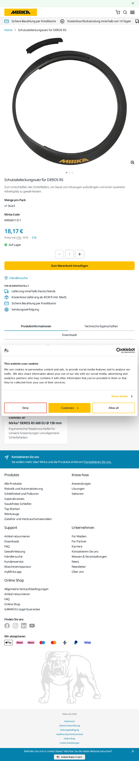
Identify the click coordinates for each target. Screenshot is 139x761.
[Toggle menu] (132, 12)
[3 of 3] (72, 172)
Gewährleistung (14, 551)
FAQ (7, 546)
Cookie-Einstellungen (69, 742)
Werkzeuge (11, 514)
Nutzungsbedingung (69, 729)
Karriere (77, 546)
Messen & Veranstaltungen (89, 556)
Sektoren (77, 494)
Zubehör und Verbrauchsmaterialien (28, 519)
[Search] (125, 12)
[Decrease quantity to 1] (59, 254)
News (75, 562)
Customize (67, 407)
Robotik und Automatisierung (23, 489)
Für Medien (79, 536)
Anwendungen (81, 484)
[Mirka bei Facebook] (7, 625)
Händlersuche (18, 278)
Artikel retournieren (17, 536)
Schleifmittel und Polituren (21, 494)
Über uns (78, 572)
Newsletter (79, 567)
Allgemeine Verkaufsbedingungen (26, 589)
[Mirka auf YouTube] (32, 625)
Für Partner (79, 541)
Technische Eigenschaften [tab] (101, 326)
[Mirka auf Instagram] (15, 625)
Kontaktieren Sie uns (85, 551)
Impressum (69, 721)
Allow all (113, 407)
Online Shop (12, 604)
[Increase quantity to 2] (79, 254)
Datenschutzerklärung (69, 725)
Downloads (11, 541)
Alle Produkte (13, 484)
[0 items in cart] (118, 12)
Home (8, 30)
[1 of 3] (66, 172)
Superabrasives (14, 499)
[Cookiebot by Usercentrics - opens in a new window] (119, 350)
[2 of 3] (69, 172)
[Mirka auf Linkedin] (23, 625)
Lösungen (78, 489)
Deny (25, 407)
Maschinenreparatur (17, 567)
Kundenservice (14, 562)
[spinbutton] (69, 254)
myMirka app (13, 572)
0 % (34, 238)
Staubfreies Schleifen (17, 504)
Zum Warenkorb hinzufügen (69, 266)
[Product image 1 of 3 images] (69, 102)
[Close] (133, 751)
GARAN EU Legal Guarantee (22, 609)
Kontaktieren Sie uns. (97, 462)
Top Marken (12, 509)
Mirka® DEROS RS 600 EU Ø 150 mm (35, 423)
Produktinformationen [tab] (36, 326)
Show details (119, 396)
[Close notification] (133, 3)
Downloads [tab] (69, 335)
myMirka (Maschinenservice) (69, 734)
